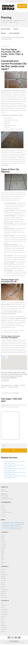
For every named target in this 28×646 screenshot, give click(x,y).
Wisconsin (3, 629)
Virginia (2, 624)
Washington (3, 625)
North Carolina (4, 597)
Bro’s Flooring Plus (15, 405)
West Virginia (4, 627)
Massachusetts (4, 574)
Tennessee (3, 616)
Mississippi (3, 580)
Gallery (2, 514)
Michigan (3, 576)
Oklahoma (3, 605)
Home (2, 505)
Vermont (3, 622)
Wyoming (3, 631)
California (3, 542)
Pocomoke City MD (13, 387)
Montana (3, 584)
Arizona (3, 538)
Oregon (2, 607)
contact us (21, 158)
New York (3, 595)
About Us (3, 507)
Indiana (2, 559)
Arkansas (3, 540)
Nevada (3, 587)
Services (3, 508)
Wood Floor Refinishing (7, 512)
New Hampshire (4, 589)
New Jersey (3, 591)
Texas (2, 618)
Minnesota (3, 578)
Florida (2, 550)
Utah (2, 620)
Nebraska (3, 586)
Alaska (2, 537)
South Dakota (4, 614)
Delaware (3, 548)
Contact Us (3, 516)
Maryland (16, 385)
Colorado (3, 544)
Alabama (3, 535)
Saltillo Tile (4, 510)
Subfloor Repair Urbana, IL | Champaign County (13, 524)
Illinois (2, 557)
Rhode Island (4, 611)
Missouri (3, 582)
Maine (2, 571)
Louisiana (3, 569)
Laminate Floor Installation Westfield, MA (11, 528)
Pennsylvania (4, 609)
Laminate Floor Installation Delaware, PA (11, 525)
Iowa (2, 561)
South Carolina (4, 612)
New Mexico (3, 593)
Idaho (2, 555)
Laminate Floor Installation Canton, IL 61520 (12, 527)
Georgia (3, 551)
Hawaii (2, 553)
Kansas (2, 562)
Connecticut (3, 546)
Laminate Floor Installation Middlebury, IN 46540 (13, 522)
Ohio (2, 603)
